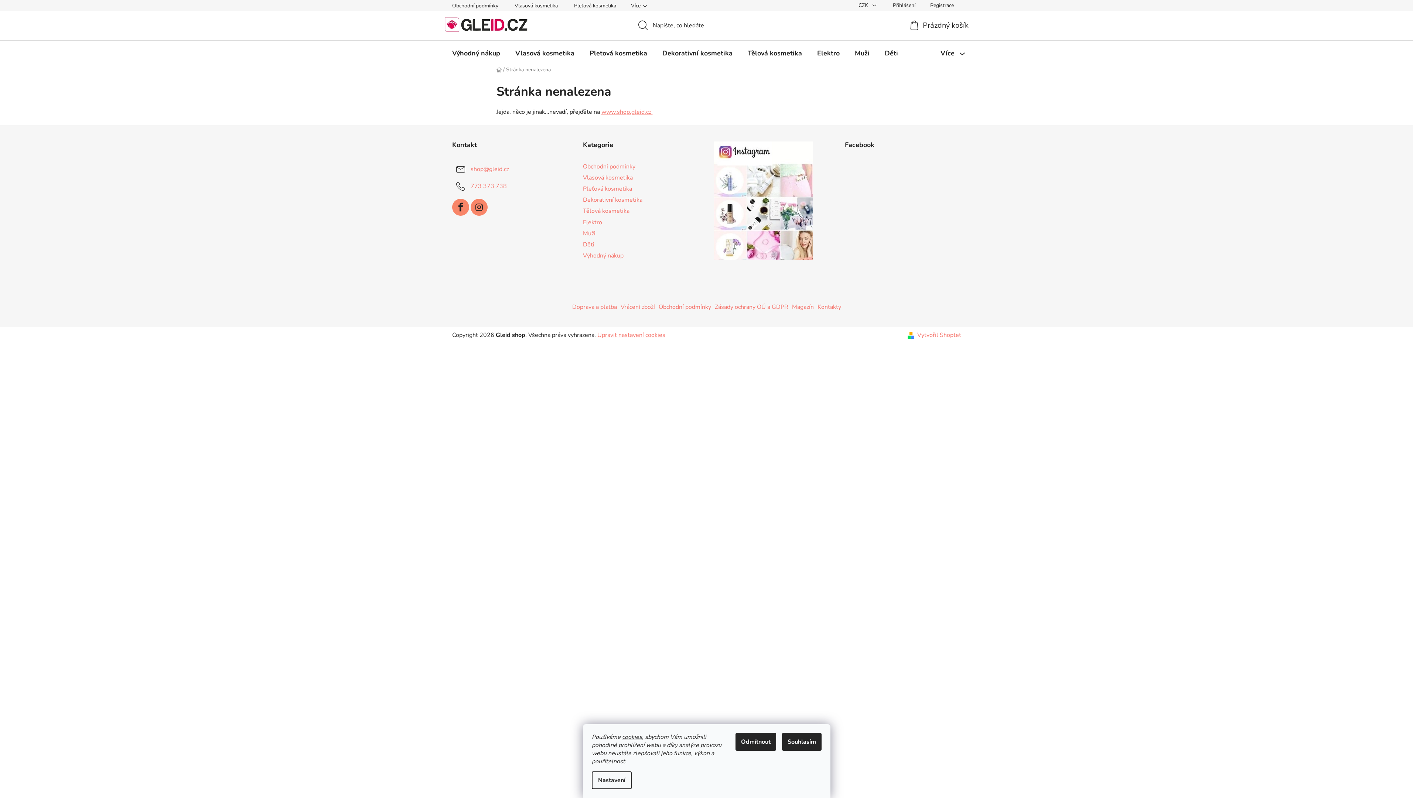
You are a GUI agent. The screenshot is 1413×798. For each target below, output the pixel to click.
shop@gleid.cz (490, 169)
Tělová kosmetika (606, 211)
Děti (588, 245)
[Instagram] (479, 207)
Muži (589, 233)
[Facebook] (460, 207)
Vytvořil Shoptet (939, 335)
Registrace (942, 5)
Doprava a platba (594, 307)
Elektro (592, 222)
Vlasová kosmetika (536, 5)
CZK (864, 5)
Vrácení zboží (638, 307)
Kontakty (829, 307)
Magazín (803, 307)
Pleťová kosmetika (595, 5)
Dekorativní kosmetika (612, 200)
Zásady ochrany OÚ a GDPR (751, 307)
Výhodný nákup (603, 256)
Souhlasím (802, 742)
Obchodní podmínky (475, 5)
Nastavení (611, 780)
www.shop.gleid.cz (627, 112)
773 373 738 (489, 186)
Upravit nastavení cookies (631, 335)
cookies (632, 737)
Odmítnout (756, 742)
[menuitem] (476, 53)
